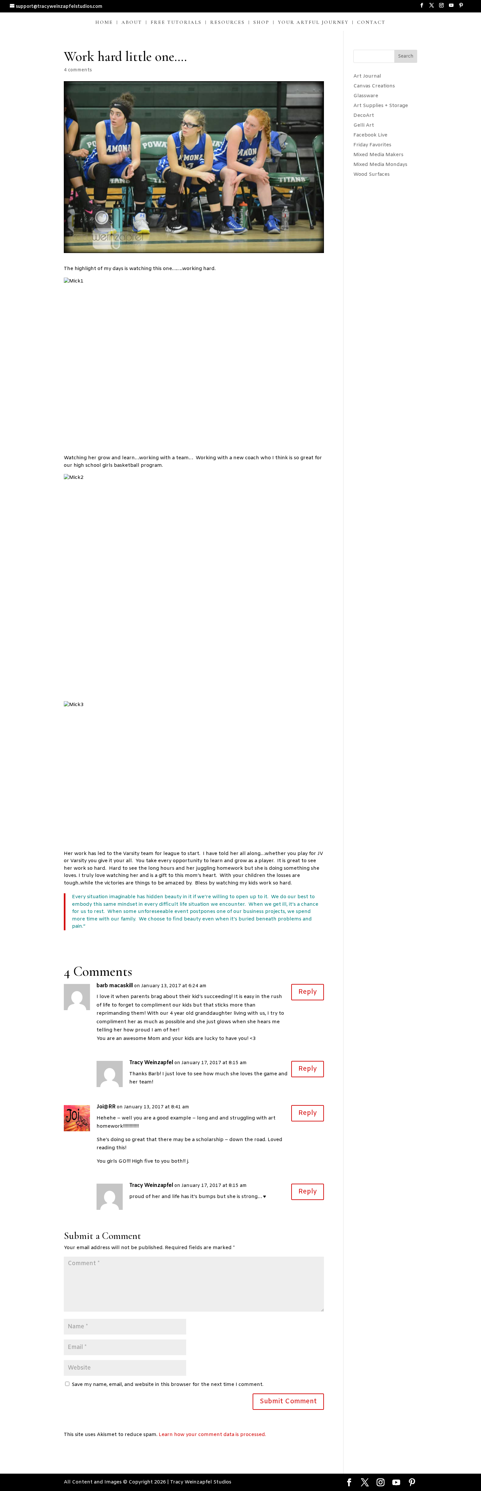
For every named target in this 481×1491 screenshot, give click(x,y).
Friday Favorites (372, 145)
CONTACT (371, 22)
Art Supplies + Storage (380, 105)
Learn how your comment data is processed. (212, 1434)
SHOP (261, 22)
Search (406, 56)
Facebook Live (370, 135)
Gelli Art (363, 125)
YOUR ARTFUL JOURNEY (313, 22)
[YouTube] (451, 7)
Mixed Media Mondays (380, 164)
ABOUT (131, 22)
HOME (104, 22)
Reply (307, 992)
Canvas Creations (374, 86)
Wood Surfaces (371, 174)
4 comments (78, 70)
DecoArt (363, 115)
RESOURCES (227, 22)
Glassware (365, 96)
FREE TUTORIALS (176, 22)
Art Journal (367, 76)
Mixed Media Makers (378, 155)
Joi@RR (106, 1106)
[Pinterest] (461, 7)
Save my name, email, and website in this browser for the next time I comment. (167, 1384)
